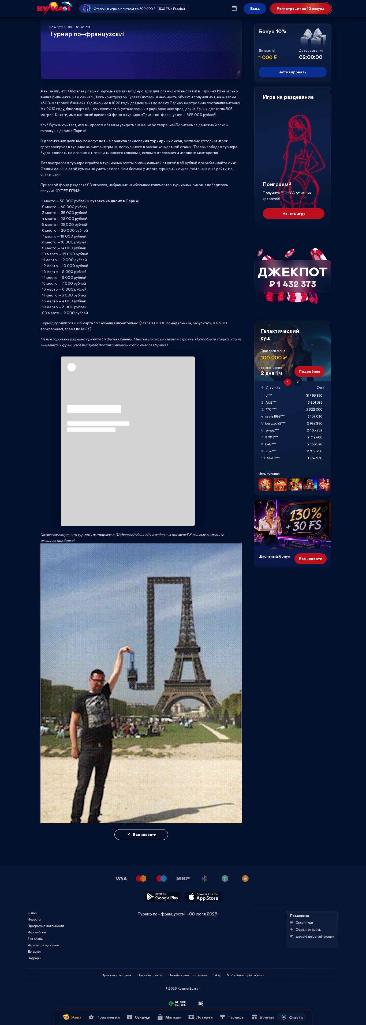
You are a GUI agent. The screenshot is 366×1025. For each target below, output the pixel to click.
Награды (34, 958)
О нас (32, 913)
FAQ (217, 975)
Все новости (144, 834)
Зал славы (35, 938)
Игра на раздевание (43, 945)
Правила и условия (116, 975)
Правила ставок (149, 975)
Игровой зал (37, 932)
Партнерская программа (188, 975)
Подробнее (309, 371)
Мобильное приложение (245, 975)
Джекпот (34, 951)
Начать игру (293, 213)
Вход (255, 8)
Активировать (292, 71)
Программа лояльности (46, 925)
